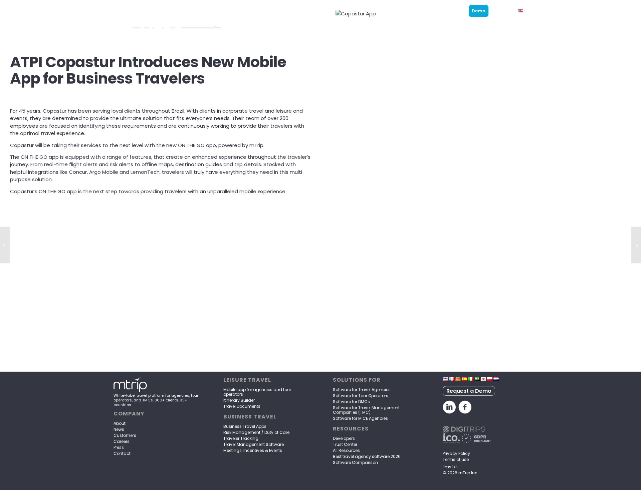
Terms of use (456, 459)
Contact (122, 453)
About (120, 423)
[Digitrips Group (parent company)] (464, 430)
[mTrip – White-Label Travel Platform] (130, 390)
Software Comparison (355, 462)
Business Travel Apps (244, 426)
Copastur (54, 110)
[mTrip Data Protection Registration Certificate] (451, 441)
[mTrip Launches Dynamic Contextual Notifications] (636, 245)
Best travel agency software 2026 (367, 456)
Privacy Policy (456, 453)
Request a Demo (468, 391)
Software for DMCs (351, 401)
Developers (344, 438)
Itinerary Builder (239, 400)
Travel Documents (241, 406)
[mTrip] (136, 11)
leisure (284, 110)
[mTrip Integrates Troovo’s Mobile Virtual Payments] (5, 245)
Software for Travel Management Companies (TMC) (366, 410)
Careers (122, 441)
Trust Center (345, 444)
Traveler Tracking (240, 438)
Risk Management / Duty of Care (256, 432)
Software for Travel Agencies (362, 389)
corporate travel (242, 110)
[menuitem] (367, 11)
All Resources (346, 450)
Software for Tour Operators (360, 395)
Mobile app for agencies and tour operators (257, 392)
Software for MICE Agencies (360, 418)
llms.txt (450, 467)
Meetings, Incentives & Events (252, 450)
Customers (125, 435)
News (119, 429)
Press (119, 447)
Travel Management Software (253, 444)
